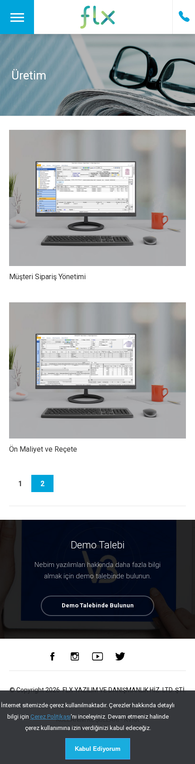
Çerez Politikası (50, 716)
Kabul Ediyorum (98, 748)
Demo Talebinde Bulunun (98, 605)
